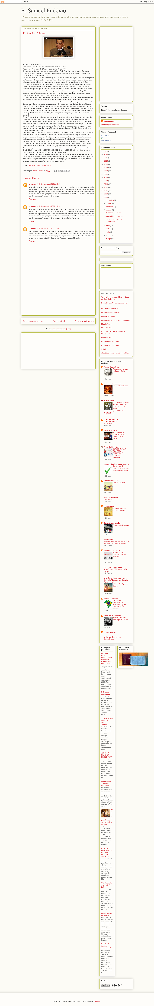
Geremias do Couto (112, 550)
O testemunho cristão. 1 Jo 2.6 (106, 885)
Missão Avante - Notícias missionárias (115, 320)
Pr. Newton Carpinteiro (110, 309)
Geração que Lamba (112, 523)
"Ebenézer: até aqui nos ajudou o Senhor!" (107, 721)
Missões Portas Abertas (110, 312)
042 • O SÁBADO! (119, 483)
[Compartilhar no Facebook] (66, 171)
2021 (106, 158)
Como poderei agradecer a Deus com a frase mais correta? (121, 468)
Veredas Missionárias (112, 384)
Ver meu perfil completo (110, 125)
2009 (106, 197)
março (108, 239)
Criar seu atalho (106, 140)
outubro (109, 203)
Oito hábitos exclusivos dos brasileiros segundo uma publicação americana (120, 605)
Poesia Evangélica (111, 367)
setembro (110, 207)
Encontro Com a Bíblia (113, 567)
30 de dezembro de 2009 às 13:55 (48, 206)
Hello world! (108, 499)
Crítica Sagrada (110, 632)
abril (108, 235)
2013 (106, 184)
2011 (106, 191)
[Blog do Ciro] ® (110, 430)
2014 (106, 181)
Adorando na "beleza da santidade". (106, 783)
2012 (106, 187)
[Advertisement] (58, 297)
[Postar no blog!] (62, 171)
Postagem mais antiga (84, 321)
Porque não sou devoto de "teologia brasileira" (119, 555)
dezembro (110, 200)
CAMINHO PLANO (111, 481)
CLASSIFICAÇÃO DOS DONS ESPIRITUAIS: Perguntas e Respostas (119, 453)
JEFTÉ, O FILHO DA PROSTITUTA (106, 755)
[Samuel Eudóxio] (102, 138)
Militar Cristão (106, 328)
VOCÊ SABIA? (109, 423)
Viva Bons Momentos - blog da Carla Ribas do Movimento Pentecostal (116, 580)
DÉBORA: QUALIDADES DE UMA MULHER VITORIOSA (106, 852)
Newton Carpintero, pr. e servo (116, 464)
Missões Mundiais (108, 316)
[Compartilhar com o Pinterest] (69, 171)
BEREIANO (108, 540)
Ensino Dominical (111, 497)
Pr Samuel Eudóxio (43, 10)
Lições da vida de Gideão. (106, 914)
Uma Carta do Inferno (120, 386)
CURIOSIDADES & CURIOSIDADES (111, 421)
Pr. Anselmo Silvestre (114, 213)
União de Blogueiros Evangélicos (112, 638)
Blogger (97, 1001)
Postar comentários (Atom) (61, 329)
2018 (106, 168)
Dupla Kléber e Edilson (110, 341)
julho (108, 226)
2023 (106, 151)
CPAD (103, 349)
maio (108, 232)
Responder (32, 199)
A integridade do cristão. (115, 216)
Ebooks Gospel (107, 338)
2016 (106, 174)
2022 (106, 154)
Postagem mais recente (33, 321)
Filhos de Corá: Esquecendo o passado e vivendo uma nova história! (106, 658)
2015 (106, 177)
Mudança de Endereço (121, 525)
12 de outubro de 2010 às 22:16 (48, 228)
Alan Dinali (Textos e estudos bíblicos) (115, 353)
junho (108, 229)
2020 (106, 161)
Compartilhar (109, 506)
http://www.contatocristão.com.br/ (39, 165)
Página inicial (59, 321)
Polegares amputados (105, 693)
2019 (106, 164)
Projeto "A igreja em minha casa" (106, 946)
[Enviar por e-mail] (59, 171)
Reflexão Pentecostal (112, 616)
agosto (109, 210)
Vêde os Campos (111, 599)
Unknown (32, 184)
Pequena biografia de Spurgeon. (114, 220)
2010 (106, 194)
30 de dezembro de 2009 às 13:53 (48, 184)
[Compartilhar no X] (64, 171)
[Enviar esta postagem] (55, 171)
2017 (106, 171)
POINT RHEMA (110, 400)
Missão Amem (106, 324)
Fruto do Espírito (111, 447)
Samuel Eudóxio (110, 121)
